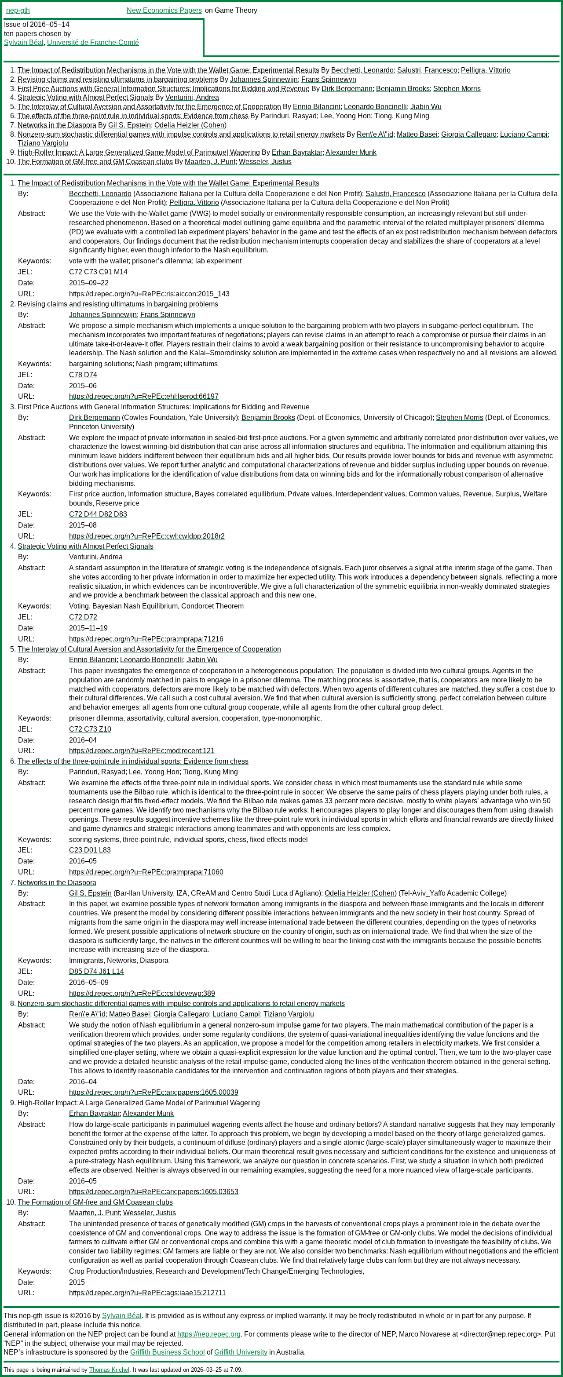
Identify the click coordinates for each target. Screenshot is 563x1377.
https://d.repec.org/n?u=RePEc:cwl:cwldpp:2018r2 (147, 536)
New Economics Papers (164, 10)
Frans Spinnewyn (328, 79)
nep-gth (18, 10)
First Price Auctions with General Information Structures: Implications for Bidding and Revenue (164, 88)
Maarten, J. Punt (210, 161)
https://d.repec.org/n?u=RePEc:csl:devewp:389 (142, 993)
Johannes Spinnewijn (264, 79)
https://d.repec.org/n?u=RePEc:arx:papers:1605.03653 (153, 1191)
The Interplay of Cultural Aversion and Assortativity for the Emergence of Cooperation (149, 106)
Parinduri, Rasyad (288, 116)
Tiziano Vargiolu (43, 143)
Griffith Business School (167, 1352)
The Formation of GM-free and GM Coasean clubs (95, 161)
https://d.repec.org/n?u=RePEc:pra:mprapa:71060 (146, 872)
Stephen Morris (457, 88)
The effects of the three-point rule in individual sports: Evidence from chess (133, 116)
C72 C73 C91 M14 (98, 272)
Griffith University (240, 1352)
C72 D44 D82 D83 (98, 514)
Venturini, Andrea (192, 97)
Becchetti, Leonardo (362, 70)
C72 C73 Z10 (90, 729)
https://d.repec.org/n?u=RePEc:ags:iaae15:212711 (147, 1293)
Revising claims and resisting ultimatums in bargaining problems (118, 79)
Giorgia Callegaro (469, 134)
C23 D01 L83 (90, 850)
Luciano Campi (524, 134)
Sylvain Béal (24, 42)
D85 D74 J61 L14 (96, 971)
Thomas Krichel (109, 1369)
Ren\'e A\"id (375, 134)
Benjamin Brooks (403, 88)
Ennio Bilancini (316, 106)
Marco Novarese (424, 1334)
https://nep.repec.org (209, 1334)
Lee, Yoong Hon (345, 116)
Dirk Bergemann (347, 88)
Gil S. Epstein (129, 125)
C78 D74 (83, 375)
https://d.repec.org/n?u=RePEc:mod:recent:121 (142, 750)
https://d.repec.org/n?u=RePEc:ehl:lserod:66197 (144, 396)
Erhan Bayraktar (297, 152)
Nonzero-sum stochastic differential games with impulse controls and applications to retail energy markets (181, 134)
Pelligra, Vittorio (486, 70)
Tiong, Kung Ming (401, 116)
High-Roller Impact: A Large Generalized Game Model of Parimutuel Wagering (139, 152)
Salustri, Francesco (427, 70)
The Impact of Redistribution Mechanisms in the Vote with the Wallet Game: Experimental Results (168, 70)
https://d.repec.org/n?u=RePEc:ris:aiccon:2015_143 (149, 294)
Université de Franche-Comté (93, 42)
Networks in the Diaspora (57, 125)
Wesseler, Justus (265, 161)
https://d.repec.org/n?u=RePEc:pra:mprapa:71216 (146, 639)
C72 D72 (83, 617)
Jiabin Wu (426, 106)
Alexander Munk (351, 152)
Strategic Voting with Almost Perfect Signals (86, 97)
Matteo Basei (417, 134)
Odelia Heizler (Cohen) (190, 125)
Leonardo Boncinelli (375, 106)
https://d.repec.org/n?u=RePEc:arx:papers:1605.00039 (153, 1092)
